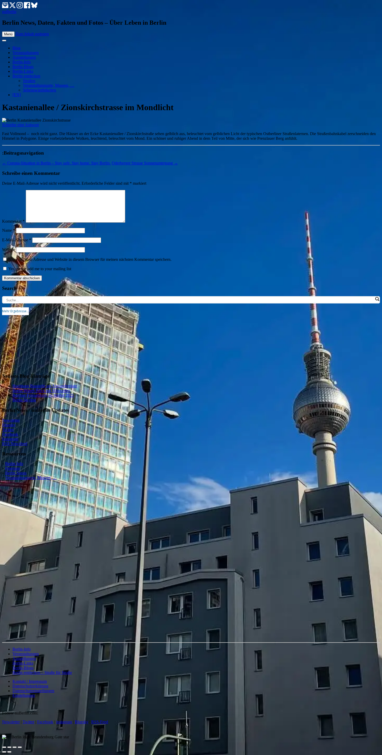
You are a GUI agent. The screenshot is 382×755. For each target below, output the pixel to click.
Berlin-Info (21, 62)
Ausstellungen (24, 57)
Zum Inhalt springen (32, 34)
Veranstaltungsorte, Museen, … (48, 85)
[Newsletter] (5, 7)
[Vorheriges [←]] (4, 752)
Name (8, 230)
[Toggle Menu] (4, 40)
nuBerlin (9, 11)
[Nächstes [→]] (9, 752)
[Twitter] (13, 7)
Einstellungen (23, 695)
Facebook (10, 434)
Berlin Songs (16, 473)
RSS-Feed (99, 722)
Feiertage (12, 468)
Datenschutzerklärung (30, 686)
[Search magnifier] (377, 299)
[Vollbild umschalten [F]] (14, 747)
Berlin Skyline (24, 400)
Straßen (29, 80)
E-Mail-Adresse (16, 240)
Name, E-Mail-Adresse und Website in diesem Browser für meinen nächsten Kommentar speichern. (90, 259)
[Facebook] (27, 7)
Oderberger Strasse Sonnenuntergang (145, 163)
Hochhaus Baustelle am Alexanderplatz (44, 386)
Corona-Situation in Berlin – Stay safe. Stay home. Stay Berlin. (56, 163)
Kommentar (13, 221)
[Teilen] (9, 747)
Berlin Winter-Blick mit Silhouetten (41, 390)
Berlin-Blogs (23, 66)
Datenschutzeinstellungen (33, 690)
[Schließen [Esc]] (4, 747)
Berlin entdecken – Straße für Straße (42, 672)
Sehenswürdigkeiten (39, 90)
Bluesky (9, 425)
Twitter (8, 429)
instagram (64, 722)
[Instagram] (20, 7)
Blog (16, 48)
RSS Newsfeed (14, 443)
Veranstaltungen (25, 52)
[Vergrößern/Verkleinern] (20, 747)
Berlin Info (14, 463)
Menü (8, 34)
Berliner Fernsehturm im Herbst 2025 (43, 395)
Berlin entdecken (26, 76)
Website (8, 249)
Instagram (10, 439)
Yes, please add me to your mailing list (39, 269)
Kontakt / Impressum (29, 681)
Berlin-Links (22, 71)
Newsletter (11, 420)
